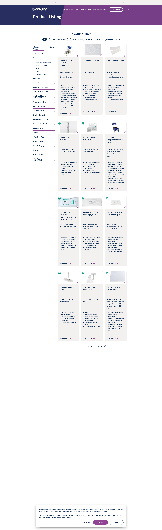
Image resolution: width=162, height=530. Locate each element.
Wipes (90, 39)
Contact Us (115, 10)
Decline (116, 522)
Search (127, 2)
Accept (100, 522)
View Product (64, 113)
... (96, 346)
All (44, 39)
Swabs (99, 39)
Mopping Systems (77, 39)
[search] (121, 2)
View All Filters (36, 48)
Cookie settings (85, 522)
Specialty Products (112, 39)
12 (99, 346)
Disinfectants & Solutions (58, 39)
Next (103, 346)
